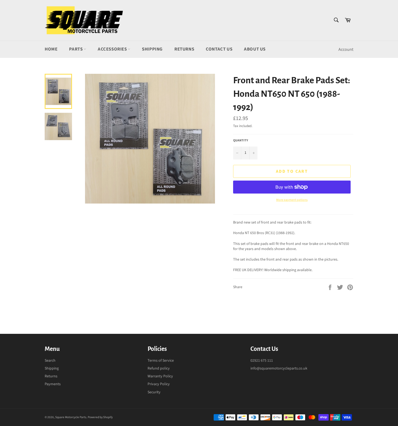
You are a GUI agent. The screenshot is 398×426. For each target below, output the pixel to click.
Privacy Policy (159, 384)
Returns (184, 49)
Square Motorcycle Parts (70, 417)
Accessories (113, 49)
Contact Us (219, 49)
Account (345, 49)
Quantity (240, 140)
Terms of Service (161, 360)
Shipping (152, 49)
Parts (76, 49)
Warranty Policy (160, 376)
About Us (255, 49)
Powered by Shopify (100, 417)
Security (154, 392)
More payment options (292, 200)
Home (51, 49)
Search (50, 360)
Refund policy (159, 368)
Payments (53, 384)
